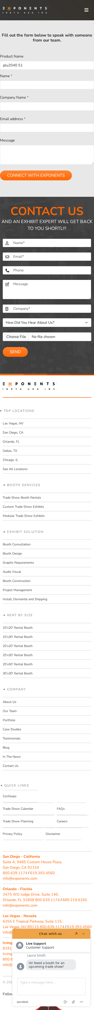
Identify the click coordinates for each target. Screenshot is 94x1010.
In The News (12, 757)
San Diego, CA (13, 432)
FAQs (61, 809)
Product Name (12, 56)
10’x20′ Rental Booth (18, 628)
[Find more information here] (51, 967)
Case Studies (12, 729)
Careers (62, 821)
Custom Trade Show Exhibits (23, 507)
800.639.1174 (15, 873)
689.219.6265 (75, 899)
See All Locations (15, 469)
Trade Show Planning (18, 821)
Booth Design (12, 553)
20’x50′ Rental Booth (18, 664)
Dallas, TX (10, 451)
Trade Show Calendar (18, 809)
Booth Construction (17, 581)
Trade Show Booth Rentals (22, 497)
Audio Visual (12, 572)
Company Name (14, 97)
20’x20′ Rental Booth (18, 646)
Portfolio (9, 720)
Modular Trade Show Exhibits (24, 516)
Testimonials (12, 738)
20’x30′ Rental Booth (18, 655)
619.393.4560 (42, 873)
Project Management (17, 590)
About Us (9, 702)
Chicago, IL (10, 460)
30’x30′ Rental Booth (18, 673)
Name (6, 76)
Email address (13, 118)
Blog (6, 747)
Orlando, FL (11, 441)
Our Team (10, 711)
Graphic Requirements (18, 562)
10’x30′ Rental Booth (18, 637)
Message (7, 140)
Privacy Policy (12, 834)
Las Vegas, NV (13, 423)
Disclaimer (53, 834)
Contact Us (10, 766)
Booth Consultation (17, 544)
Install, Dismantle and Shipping (25, 599)
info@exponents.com (20, 878)
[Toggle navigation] (86, 10)
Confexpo (9, 796)
